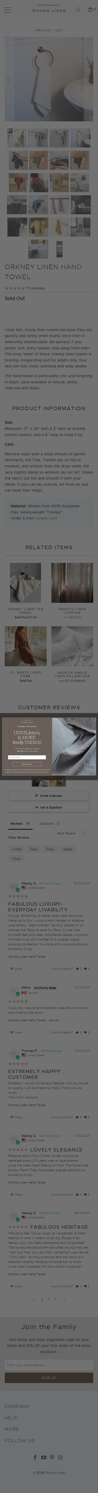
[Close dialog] (93, 719)
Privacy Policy (34, 772)
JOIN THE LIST (27, 764)
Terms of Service (44, 772)
